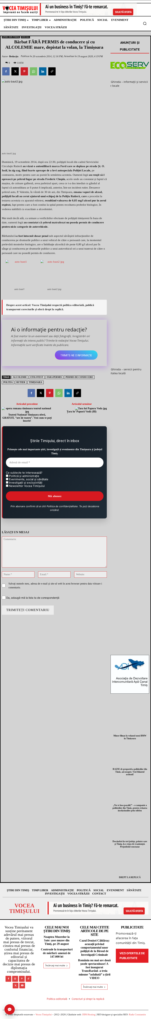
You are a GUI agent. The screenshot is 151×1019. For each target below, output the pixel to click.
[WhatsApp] (33, 71)
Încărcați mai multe (55, 965)
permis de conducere (79, 377)
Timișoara (35, 382)
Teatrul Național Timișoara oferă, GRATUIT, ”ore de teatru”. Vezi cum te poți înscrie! (27, 417)
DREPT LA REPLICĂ (130, 877)
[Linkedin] (43, 71)
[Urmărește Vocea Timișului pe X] (15, 985)
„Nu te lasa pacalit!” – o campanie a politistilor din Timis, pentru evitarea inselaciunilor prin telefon (130, 808)
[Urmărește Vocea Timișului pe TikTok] (28, 979)
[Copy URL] (52, 71)
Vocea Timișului (44, 1014)
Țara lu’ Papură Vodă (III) (81, 411)
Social (25, 37)
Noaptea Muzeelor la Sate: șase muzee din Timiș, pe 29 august (57, 940)
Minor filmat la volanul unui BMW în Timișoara (129, 737)
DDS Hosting (88, 1014)
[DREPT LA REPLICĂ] (129, 862)
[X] (15, 71)
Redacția (13, 56)
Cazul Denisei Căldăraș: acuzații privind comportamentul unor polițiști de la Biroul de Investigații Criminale (94, 947)
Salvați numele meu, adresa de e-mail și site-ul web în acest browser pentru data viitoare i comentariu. (55, 585)
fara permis (54, 377)
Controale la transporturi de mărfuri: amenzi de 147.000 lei (57, 953)
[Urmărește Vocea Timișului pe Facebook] (8, 979)
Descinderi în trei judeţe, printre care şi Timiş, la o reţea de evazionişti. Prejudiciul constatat (130, 844)
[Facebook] (6, 71)
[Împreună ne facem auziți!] (20, 9)
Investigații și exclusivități (25, 482)
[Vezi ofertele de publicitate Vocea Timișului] (88, 9)
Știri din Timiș (11, 37)
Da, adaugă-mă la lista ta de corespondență (32, 597)
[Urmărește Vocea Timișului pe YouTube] (22, 985)
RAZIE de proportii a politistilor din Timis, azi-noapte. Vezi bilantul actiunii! (130, 772)
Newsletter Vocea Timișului (26, 486)
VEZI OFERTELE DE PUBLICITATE (132, 955)
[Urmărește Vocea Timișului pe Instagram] (15, 979)
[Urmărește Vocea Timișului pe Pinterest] (22, 979)
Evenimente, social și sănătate (28, 479)
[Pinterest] (24, 71)
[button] (144, 23)
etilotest (36, 377)
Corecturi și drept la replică (88, 998)
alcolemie (20, 377)
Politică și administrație (23, 476)
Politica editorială (57, 998)
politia (8, 382)
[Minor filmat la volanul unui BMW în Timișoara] (129, 720)
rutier (20, 382)
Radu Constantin (137, 1014)
